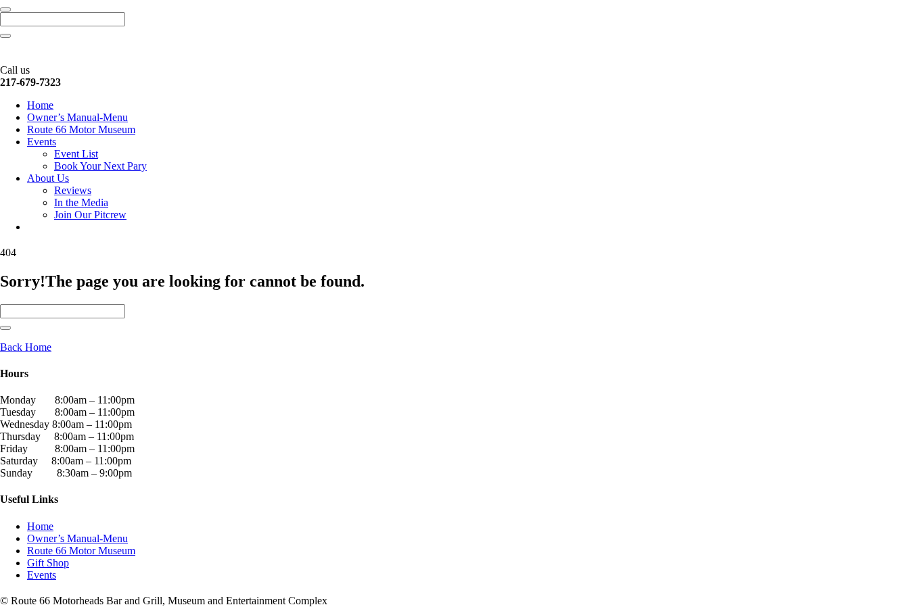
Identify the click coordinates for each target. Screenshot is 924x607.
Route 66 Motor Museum (81, 129)
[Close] (5, 9)
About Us (48, 178)
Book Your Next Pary (100, 166)
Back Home (25, 347)
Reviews (72, 190)
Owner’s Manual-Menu (77, 117)
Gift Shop (48, 562)
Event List (76, 154)
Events (41, 141)
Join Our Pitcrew (90, 214)
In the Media (81, 202)
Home (40, 105)
